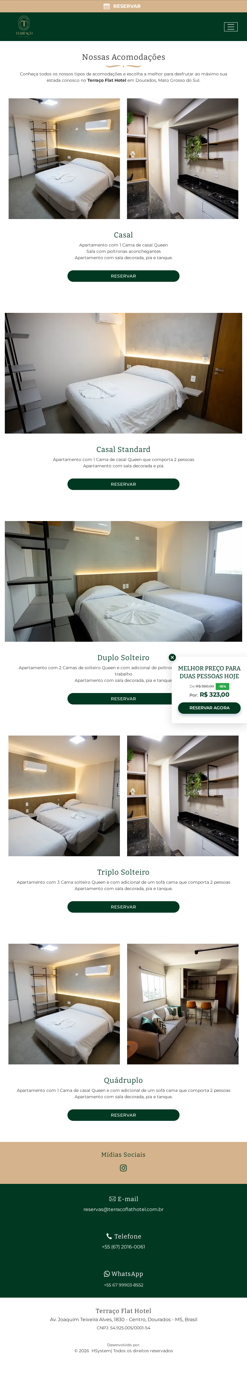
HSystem (101, 1350)
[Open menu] (231, 26)
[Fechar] (172, 657)
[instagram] (123, 1169)
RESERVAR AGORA (209, 708)
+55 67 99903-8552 (123, 1285)
